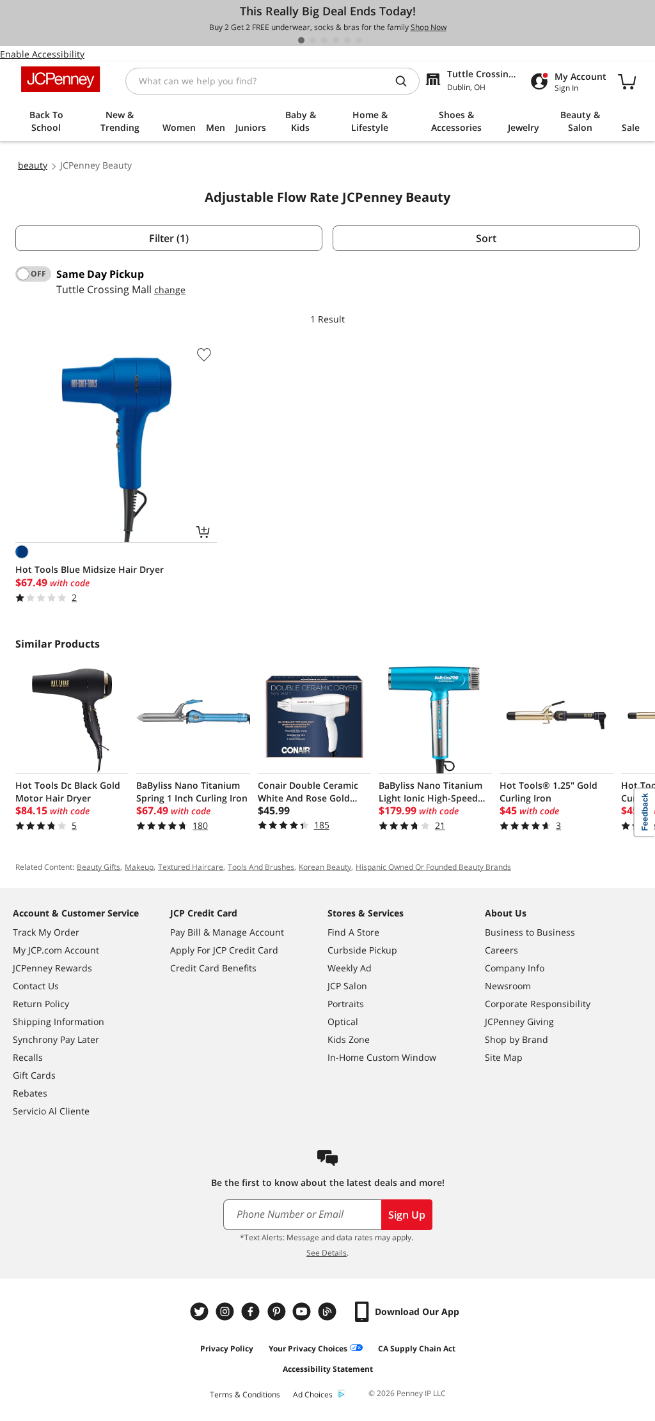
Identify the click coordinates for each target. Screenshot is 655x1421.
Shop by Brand (516, 1039)
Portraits (346, 1004)
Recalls (28, 1057)
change (169, 290)
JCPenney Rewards (52, 968)
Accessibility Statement (328, 1369)
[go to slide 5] (347, 40)
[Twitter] (201, 1311)
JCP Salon (347, 986)
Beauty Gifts (98, 867)
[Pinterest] (277, 1311)
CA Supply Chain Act (416, 1348)
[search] (406, 81)
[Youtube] (303, 1311)
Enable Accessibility (42, 54)
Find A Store (353, 932)
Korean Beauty (325, 867)
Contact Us (36, 986)
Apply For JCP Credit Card (224, 950)
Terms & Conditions (245, 1394)
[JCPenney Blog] (329, 1311)
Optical (343, 1021)
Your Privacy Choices (308, 1348)
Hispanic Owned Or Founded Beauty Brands (433, 867)
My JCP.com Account (56, 950)
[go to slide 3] (324, 40)
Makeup (139, 867)
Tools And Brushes (261, 867)
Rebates (30, 1093)
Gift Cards (34, 1075)
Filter (169, 238)
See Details (326, 1252)
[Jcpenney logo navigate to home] (60, 79)
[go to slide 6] (359, 40)
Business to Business (530, 932)
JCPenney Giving (519, 1021)
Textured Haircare (190, 867)
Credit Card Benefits (213, 968)
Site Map (504, 1057)
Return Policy (41, 1004)
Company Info (514, 968)
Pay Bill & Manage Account (227, 932)
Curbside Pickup (362, 950)
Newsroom (508, 986)
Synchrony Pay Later (56, 1039)
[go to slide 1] (301, 40)
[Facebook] (252, 1311)
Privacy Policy (226, 1348)
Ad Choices (313, 1394)
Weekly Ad (350, 968)
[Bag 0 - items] (627, 81)
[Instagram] (226, 1311)
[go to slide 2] (313, 40)
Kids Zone (349, 1039)
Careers (501, 950)
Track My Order (46, 932)
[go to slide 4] (336, 40)
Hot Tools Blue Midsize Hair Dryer (89, 569)
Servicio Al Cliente (51, 1111)
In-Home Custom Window (382, 1057)
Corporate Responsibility (537, 1004)
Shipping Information (58, 1021)
